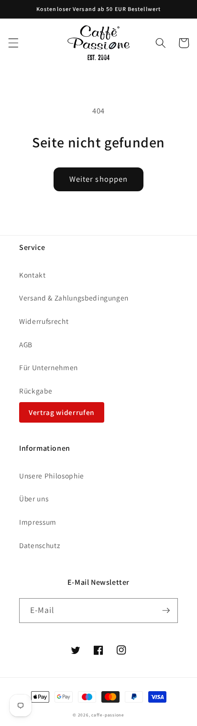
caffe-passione (107, 715)
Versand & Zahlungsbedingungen (74, 297)
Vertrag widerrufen (62, 412)
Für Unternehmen (48, 367)
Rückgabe (35, 390)
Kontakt (32, 275)
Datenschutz (39, 545)
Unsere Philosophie (51, 475)
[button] (12, 42)
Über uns (33, 498)
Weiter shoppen (98, 179)
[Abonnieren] (165, 610)
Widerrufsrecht (43, 321)
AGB (26, 344)
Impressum (37, 522)
